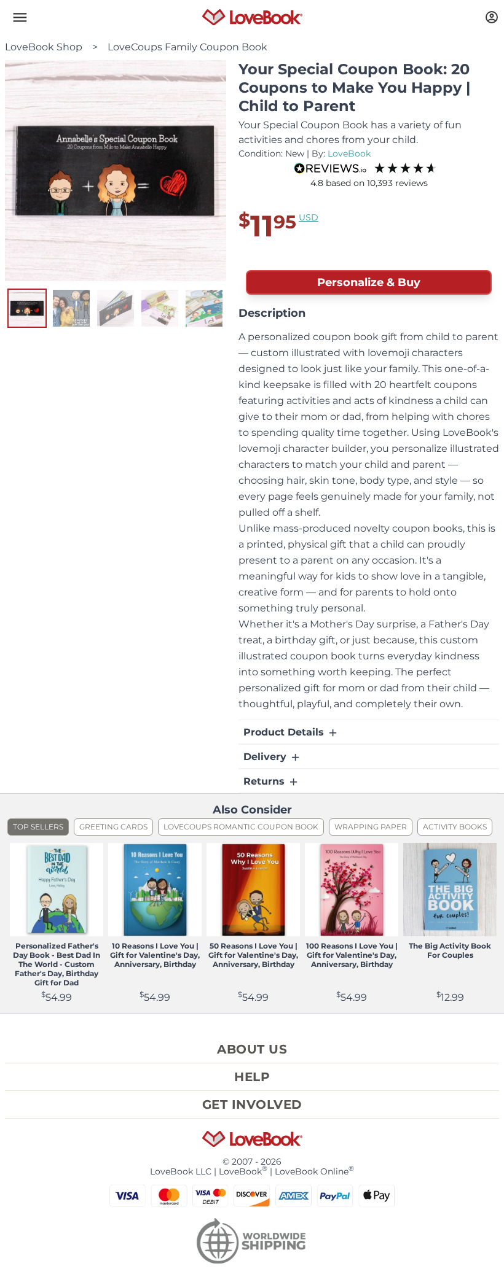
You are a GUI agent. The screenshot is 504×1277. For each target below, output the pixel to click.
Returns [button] (265, 781)
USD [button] (308, 217)
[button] (19, 17)
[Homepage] (252, 17)
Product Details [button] (285, 732)
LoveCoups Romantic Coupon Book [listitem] (240, 826)
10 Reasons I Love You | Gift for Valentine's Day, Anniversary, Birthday (155, 955)
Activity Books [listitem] (455, 826)
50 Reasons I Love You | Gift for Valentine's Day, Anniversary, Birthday (253, 955)
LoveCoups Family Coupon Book (187, 47)
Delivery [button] (266, 757)
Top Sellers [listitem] (38, 826)
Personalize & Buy (368, 282)
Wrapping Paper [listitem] (370, 826)
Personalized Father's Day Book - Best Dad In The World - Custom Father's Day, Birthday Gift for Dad (56, 964)
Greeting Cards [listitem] (113, 826)
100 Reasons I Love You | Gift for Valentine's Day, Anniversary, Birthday (352, 955)
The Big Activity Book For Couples (450, 950)
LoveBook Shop (43, 47)
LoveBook (349, 153)
